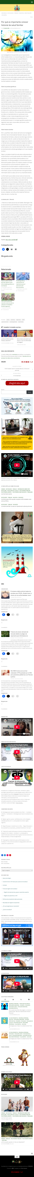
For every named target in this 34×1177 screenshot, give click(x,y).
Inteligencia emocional (14, 1005)
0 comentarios (4, 627)
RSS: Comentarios (5, 863)
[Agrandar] (30, 399)
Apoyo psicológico (7, 878)
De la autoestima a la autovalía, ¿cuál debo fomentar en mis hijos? (16, 827)
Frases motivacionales (24, 1003)
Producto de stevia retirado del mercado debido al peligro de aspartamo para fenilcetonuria (19, 634)
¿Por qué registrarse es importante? (11, 906)
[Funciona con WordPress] (12, 1168)
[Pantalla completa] (30, 968)
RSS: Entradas (4, 861)
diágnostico (18, 319)
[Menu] (32, 2)
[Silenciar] (28, 968)
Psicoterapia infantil (6, 492)
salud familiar (20, 321)
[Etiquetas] (29, 999)
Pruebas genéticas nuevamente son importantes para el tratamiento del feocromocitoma (20, 284)
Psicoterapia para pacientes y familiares (23, 492)
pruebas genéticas (13, 321)
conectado (14, 354)
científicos (13, 319)
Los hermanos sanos (6, 494)
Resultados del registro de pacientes (11, 902)
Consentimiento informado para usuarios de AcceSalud (15, 881)
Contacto (5, 885)
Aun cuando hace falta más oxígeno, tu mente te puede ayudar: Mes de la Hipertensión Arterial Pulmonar (20, 1011)
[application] (17, 961)
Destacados (10, 13)
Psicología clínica (13, 1006)
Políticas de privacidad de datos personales (12, 899)
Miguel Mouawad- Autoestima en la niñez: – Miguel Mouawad (17, 826)
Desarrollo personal (14, 1003)
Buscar (2, 389)
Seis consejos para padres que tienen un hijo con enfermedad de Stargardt (24, 340)
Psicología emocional (22, 1006)
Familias (16, 13)
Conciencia (4, 13)
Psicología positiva (13, 1008)
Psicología (3, 490)
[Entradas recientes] (5, 999)
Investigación (28, 13)
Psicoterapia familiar (24, 490)
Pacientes (4, 15)
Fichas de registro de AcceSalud (10, 888)
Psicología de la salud (13, 490)
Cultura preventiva (13, 1018)
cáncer (8, 319)
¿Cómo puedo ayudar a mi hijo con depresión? (13, 1142)
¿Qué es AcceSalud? (7, 909)
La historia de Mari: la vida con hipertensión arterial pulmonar (16, 506)
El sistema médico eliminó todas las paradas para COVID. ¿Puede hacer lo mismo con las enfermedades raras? (21, 593)
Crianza (3, 489)
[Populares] (13, 999)
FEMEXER (16, 794)
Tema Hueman (24, 1168)
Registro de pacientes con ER (10, 895)
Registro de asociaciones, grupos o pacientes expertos (16, 892)
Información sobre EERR (24, 489)
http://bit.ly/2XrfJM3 (11, 239)
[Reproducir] (3, 968)
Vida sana (24, 1024)
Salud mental (18, 1024)
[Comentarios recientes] (21, 999)
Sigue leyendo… (19, 802)
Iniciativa (21, 13)
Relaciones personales (14, 1036)
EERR (23, 319)
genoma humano (5, 321)
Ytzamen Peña (6, 28)
